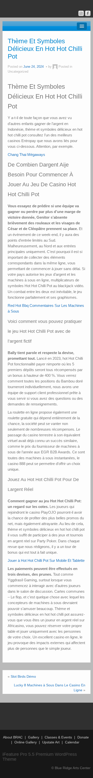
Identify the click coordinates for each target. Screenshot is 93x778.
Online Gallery (25, 742)
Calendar (72, 742)
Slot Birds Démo (23, 676)
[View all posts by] (55, 66)
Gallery (33, 737)
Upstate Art (51, 742)
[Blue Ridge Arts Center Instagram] (81, 13)
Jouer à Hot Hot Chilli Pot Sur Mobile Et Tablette (46, 560)
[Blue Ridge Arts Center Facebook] (88, 13)
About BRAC (13, 737)
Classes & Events (58, 737)
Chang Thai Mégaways (26, 154)
